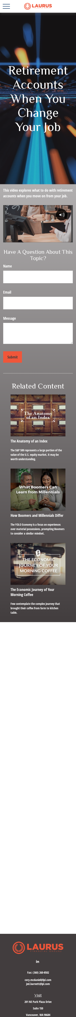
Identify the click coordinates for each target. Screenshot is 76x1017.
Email (7, 292)
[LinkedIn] (38, 961)
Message (9, 318)
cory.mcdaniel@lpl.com (38, 980)
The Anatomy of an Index (29, 441)
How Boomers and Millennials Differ (37, 515)
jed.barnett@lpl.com (38, 984)
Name (7, 266)
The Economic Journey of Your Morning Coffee (32, 592)
